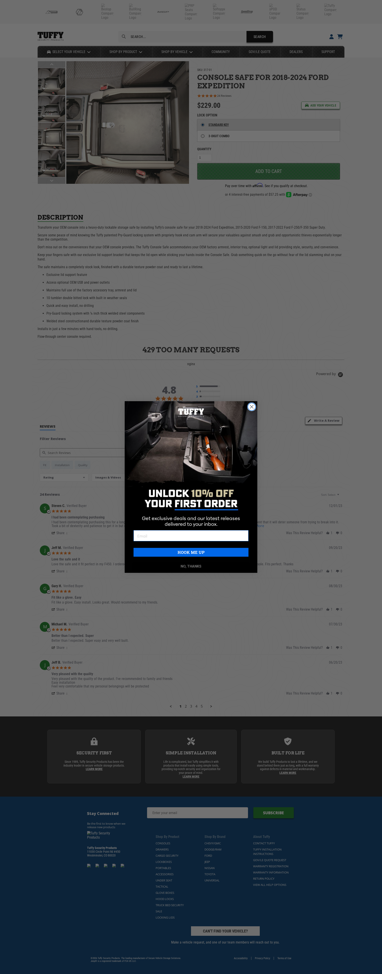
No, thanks (191, 566)
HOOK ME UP (191, 552)
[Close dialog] (252, 407)
